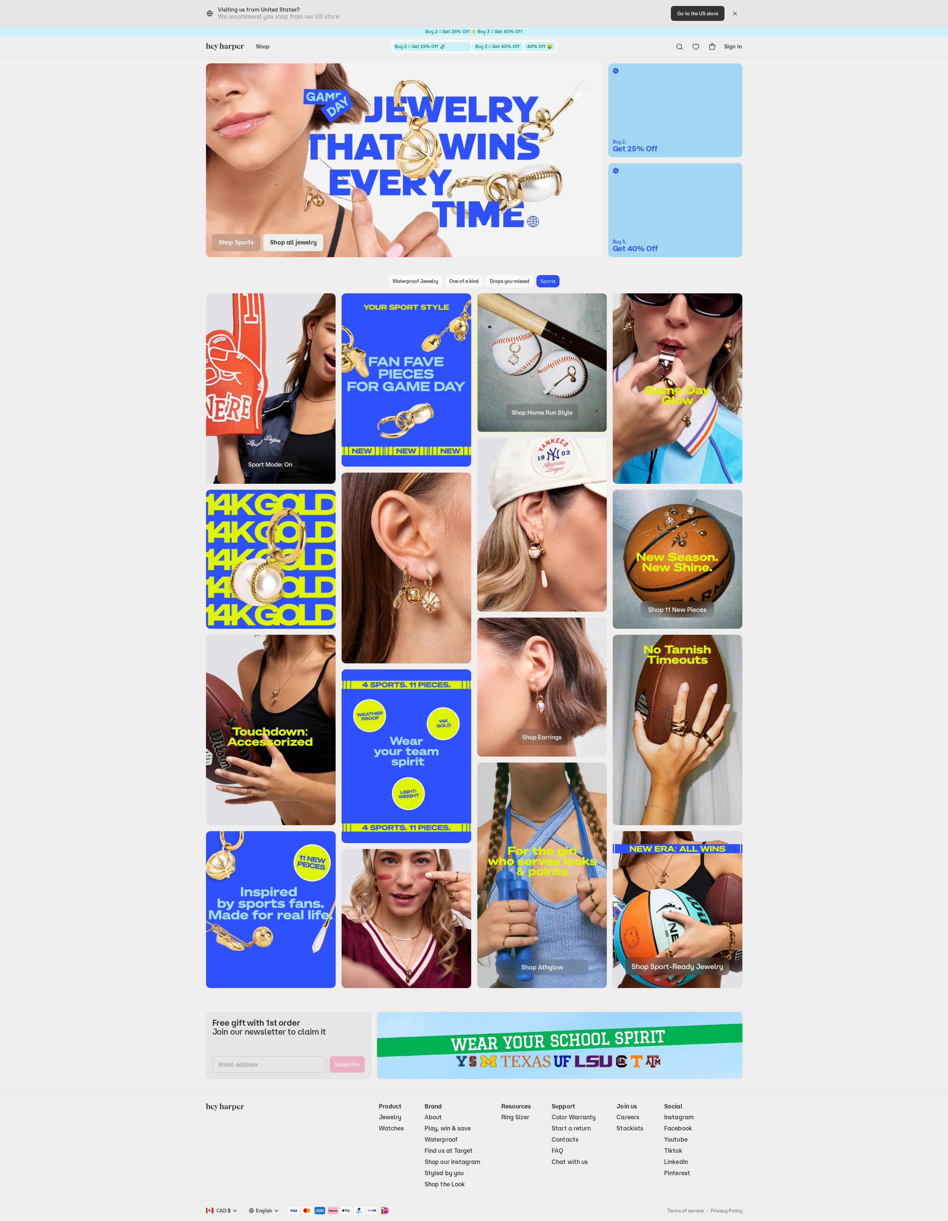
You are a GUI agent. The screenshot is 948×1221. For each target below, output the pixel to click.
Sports (547, 281)
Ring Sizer (515, 1117)
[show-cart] (712, 46)
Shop (262, 46)
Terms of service (685, 1210)
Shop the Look (445, 1184)
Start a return (571, 1128)
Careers (627, 1117)
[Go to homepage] (225, 46)
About (433, 1117)
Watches (391, 1128)
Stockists (629, 1128)
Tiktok (673, 1151)
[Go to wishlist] (695, 46)
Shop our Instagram (452, 1162)
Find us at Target (449, 1151)
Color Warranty (574, 1117)
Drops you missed (509, 281)
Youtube (676, 1139)
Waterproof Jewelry (415, 281)
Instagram (679, 1117)
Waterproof (441, 1139)
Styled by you (444, 1173)
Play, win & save (448, 1128)
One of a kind (464, 281)
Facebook (678, 1128)
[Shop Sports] (404, 160)
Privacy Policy (726, 1210)
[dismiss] (734, 13)
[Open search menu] (679, 46)
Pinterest (677, 1173)
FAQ (557, 1151)
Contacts (565, 1139)
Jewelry (390, 1117)
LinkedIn (676, 1162)
